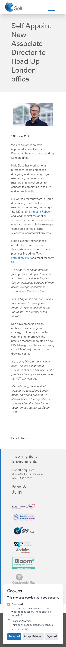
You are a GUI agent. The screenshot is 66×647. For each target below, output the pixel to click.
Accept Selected (33, 636)
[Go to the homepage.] (14, 7)
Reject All (51, 636)
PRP (28, 258)
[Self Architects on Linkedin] (19, 492)
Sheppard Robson (40, 212)
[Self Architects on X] (14, 492)
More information (19, 629)
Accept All (14, 636)
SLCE (14, 262)
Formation (17, 258)
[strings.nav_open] (51, 8)
